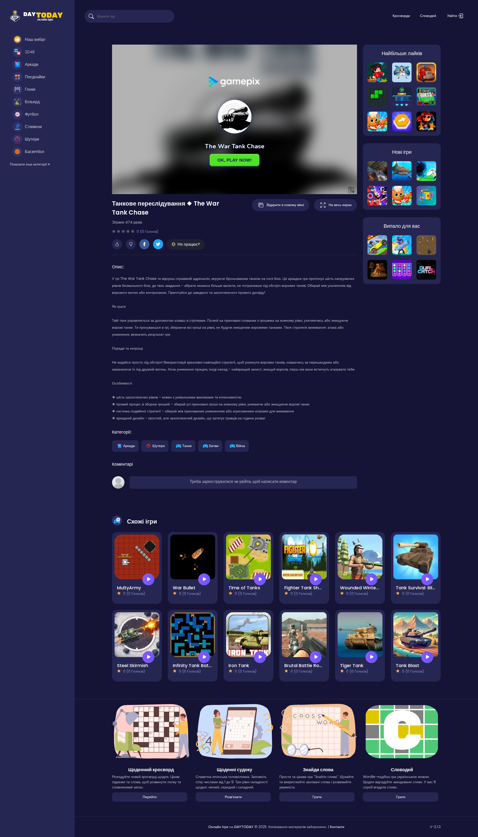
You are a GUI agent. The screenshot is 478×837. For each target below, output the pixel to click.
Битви (214, 445)
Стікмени (33, 127)
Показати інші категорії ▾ (30, 164)
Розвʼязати (233, 796)
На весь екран (340, 204)
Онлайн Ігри (218, 826)
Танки (187, 445)
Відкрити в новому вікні (285, 204)
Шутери (32, 139)
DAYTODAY (243, 826)
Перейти (150, 796)
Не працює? (189, 244)
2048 (30, 52)
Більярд (32, 102)
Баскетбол (34, 151)
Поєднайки (35, 77)
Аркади (31, 64)
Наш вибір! (35, 39)
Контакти (337, 826)
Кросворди (401, 15)
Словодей (428, 15)
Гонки (30, 89)
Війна (240, 445)
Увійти (452, 15)
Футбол (31, 114)
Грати (317, 796)
